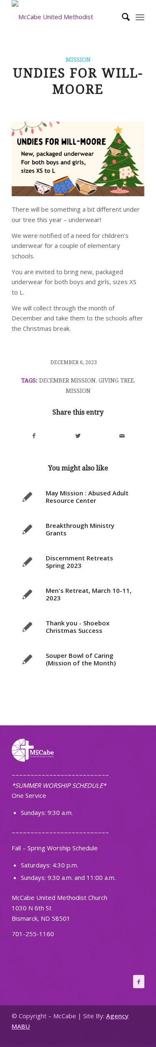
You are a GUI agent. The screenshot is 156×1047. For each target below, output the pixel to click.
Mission (78, 59)
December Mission (67, 380)
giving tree (116, 380)
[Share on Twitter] (78, 436)
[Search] (122, 16)
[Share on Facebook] (34, 436)
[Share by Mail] (122, 436)
